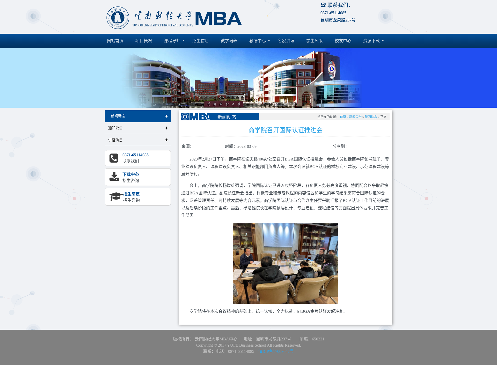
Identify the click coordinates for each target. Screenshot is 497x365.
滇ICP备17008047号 (276, 351)
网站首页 (115, 41)
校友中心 (343, 41)
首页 (343, 117)
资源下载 (372, 41)
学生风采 (314, 41)
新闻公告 (355, 117)
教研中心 (258, 41)
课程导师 (172, 41)
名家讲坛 (286, 41)
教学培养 (229, 41)
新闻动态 (371, 117)
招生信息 (200, 41)
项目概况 (143, 41)
